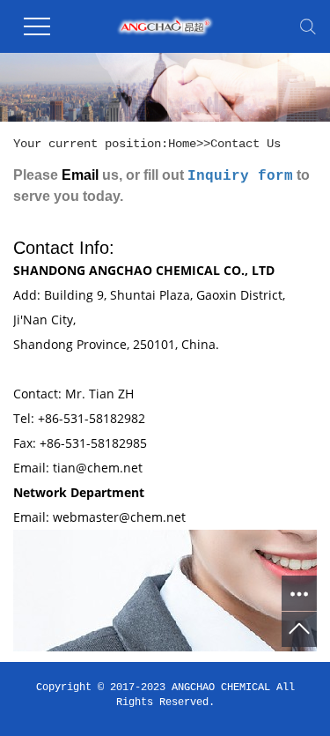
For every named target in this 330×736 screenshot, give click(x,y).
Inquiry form (240, 176)
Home (182, 144)
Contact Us (245, 144)
